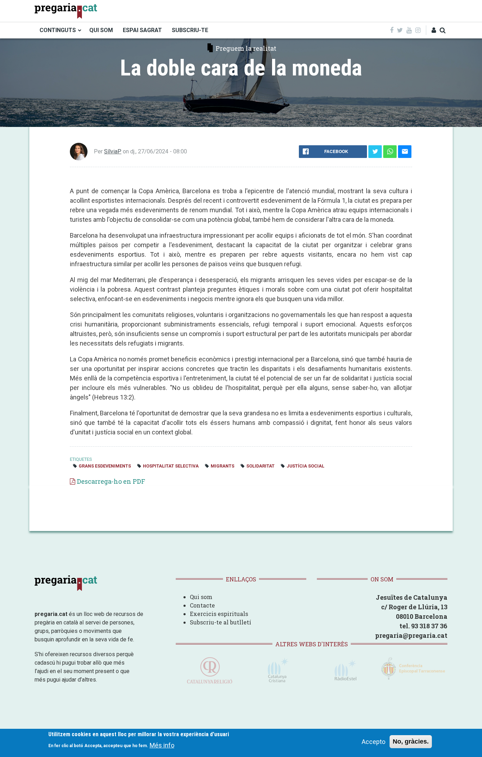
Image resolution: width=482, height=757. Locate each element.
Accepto (373, 741)
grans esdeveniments (105, 466)
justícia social (305, 466)
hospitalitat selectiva (171, 466)
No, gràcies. (411, 741)
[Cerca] (442, 30)
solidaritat (260, 466)
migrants (222, 466)
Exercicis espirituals (219, 613)
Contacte (202, 605)
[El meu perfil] (434, 30)
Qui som (201, 596)
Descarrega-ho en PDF (111, 481)
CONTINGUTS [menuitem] (58, 30)
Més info (162, 745)
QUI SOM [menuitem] (101, 30)
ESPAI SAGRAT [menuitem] (142, 30)
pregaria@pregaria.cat (411, 635)
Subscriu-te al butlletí (220, 622)
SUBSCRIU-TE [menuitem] (190, 30)
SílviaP (112, 151)
